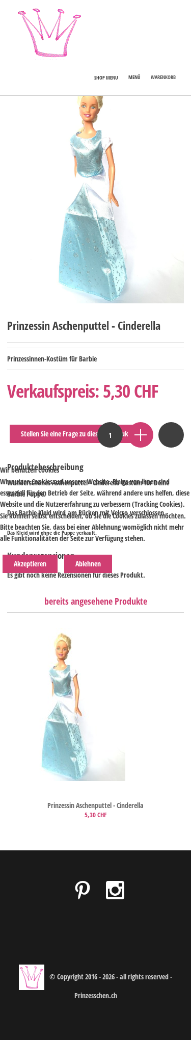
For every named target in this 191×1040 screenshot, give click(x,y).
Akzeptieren (30, 563)
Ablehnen (88, 563)
